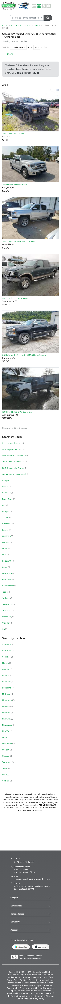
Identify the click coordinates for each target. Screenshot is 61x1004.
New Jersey (7, 725)
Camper (6, 480)
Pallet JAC (7, 560)
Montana (6, 712)
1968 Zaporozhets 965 (12, 449)
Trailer (5, 591)
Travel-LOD (7, 604)
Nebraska (6, 718)
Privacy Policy (37, 998)
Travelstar (7, 610)
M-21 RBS (6, 536)
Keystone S (7, 523)
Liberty (5, 530)
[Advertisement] (30, 830)
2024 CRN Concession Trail (14, 474)
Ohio (4, 737)
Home (5, 25)
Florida (5, 663)
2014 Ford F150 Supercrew (14, 184)
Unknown (6, 616)
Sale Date (18, 47)
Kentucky (6, 681)
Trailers (5, 598)
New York (6, 731)
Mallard (6, 542)
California (7, 650)
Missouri (6, 706)
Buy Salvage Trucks (21, 25)
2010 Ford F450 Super (13, 133)
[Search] (48, 18)
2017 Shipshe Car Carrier (13, 468)
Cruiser (5, 486)
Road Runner (8, 585)
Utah (4, 774)
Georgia (6, 669)
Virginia (6, 780)
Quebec (5, 756)
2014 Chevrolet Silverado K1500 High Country (24, 355)
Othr (4, 554)
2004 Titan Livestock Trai (14, 461)
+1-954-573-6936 (24, 862)
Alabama (6, 644)
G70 (4, 505)
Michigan (6, 694)
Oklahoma (7, 743)
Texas (5, 768)
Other (37, 25)
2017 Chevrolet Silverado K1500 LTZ (19, 241)
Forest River (7, 499)
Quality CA (7, 573)
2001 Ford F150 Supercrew (15, 298)
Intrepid (6, 511)
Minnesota (7, 700)
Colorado (6, 656)
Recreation (7, 579)
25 (36, 47)
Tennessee (7, 762)
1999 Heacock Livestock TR (14, 455)
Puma (5, 567)
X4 (3, 629)
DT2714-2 (6, 492)
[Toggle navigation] (56, 6)
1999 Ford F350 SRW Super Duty (18, 411)
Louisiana (7, 687)
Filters (9, 54)
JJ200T (5, 517)
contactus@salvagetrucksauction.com (32, 879)
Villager (6, 622)
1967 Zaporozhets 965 (12, 443)
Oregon (5, 749)
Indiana (6, 675)
